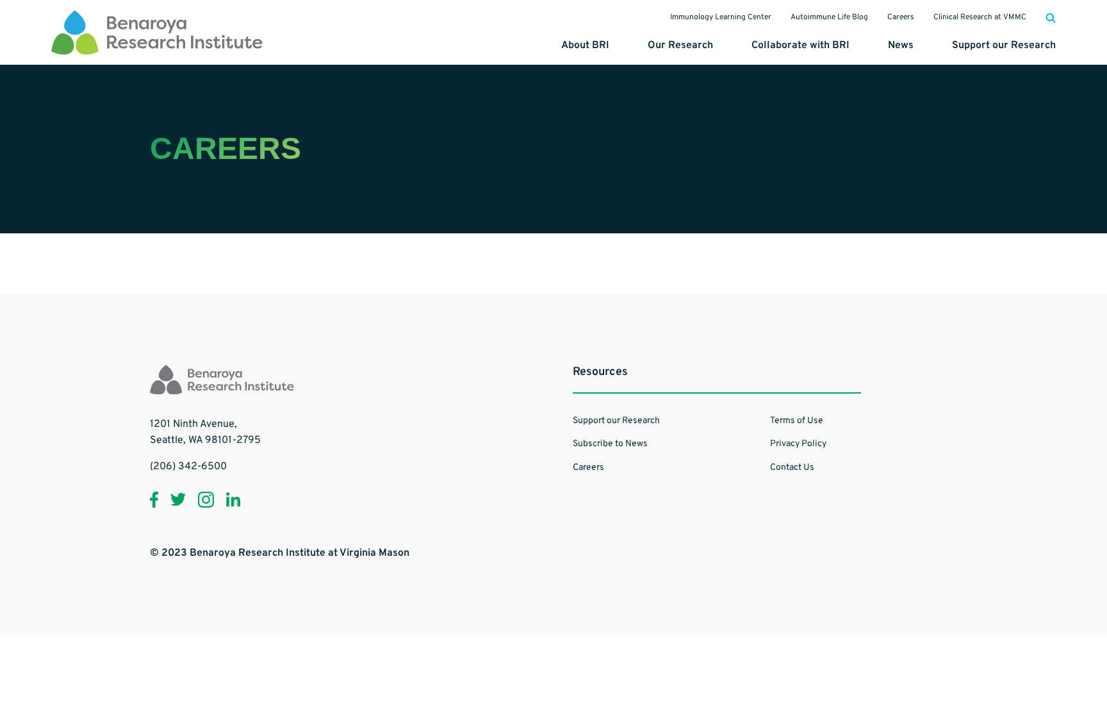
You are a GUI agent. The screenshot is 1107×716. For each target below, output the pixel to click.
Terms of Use (796, 420)
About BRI (585, 45)
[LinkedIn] (233, 499)
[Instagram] (206, 500)
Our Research (680, 45)
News (901, 45)
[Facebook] (154, 500)
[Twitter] (178, 499)
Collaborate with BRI (800, 45)
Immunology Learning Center (720, 17)
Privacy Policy (798, 443)
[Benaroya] (157, 32)
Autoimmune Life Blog (829, 17)
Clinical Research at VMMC (979, 17)
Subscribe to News (610, 443)
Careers (900, 17)
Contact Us (792, 467)
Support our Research (1004, 45)
